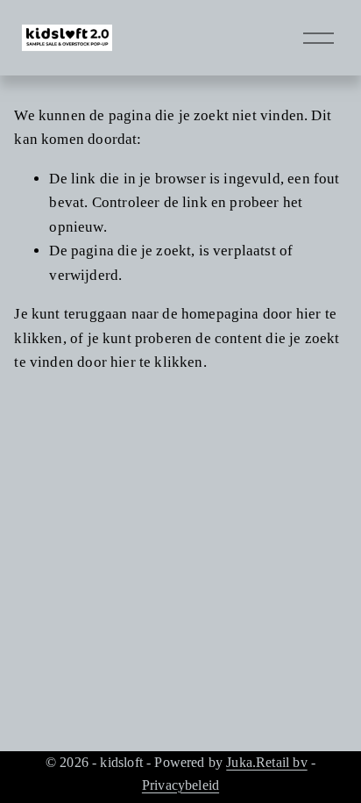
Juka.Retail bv (266, 762)
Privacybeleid (180, 785)
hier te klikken (156, 362)
